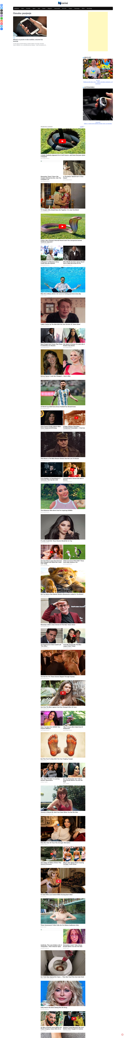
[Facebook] (1, 5)
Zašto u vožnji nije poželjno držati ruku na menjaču (98, 123)
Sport (34, 8)
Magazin (50, 8)
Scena (43, 8)
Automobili (57, 8)
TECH (83, 8)
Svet (39, 8)
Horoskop (89, 8)
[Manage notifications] (122, 1035)
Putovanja (76, 8)
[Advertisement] (98, 31)
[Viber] (1, 15)
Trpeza (70, 8)
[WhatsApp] (1, 18)
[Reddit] (1, 21)
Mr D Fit (64, 8)
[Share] (1, 29)
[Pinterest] (1, 23)
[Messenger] (1, 8)
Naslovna (16, 8)
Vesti (22, 8)
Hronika (28, 8)
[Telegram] (1, 26)
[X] (1, 10)
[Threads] (1, 13)
